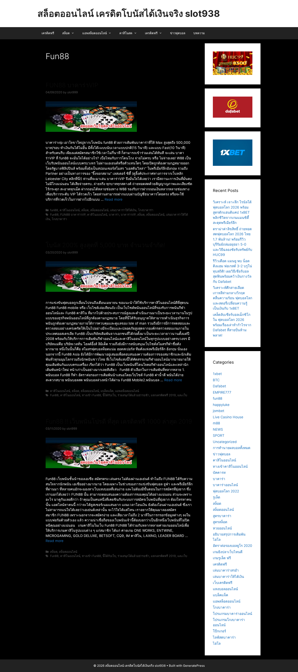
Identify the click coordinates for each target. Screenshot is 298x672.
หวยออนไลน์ (222, 528)
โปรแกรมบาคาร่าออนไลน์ (232, 614)
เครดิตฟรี (48, 33)
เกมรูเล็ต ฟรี (222, 558)
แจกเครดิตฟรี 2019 (163, 395)
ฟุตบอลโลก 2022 (226, 491)
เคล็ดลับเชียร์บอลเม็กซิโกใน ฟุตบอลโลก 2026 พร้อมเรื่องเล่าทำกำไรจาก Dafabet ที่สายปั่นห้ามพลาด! (232, 325)
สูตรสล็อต (220, 522)
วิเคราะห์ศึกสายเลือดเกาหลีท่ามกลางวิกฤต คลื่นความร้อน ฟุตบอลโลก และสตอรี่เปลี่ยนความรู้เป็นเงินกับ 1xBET (232, 298)
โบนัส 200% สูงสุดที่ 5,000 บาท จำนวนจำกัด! (105, 245)
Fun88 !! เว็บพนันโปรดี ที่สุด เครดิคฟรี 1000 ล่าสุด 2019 (119, 421)
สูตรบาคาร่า (222, 516)
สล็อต (66, 33)
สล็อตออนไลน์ (99, 210)
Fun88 (54, 214)
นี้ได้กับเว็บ (109, 395)
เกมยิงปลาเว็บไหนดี (227, 552)
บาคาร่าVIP (128, 214)
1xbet (217, 374)
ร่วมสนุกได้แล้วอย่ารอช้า (133, 395)
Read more (113, 199)
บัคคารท (219, 473)
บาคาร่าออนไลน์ (225, 485)
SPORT (218, 435)
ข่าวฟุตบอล (177, 33)
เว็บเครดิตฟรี (222, 583)
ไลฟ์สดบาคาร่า (224, 637)
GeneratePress (194, 666)
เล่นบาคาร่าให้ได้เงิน (123, 210)
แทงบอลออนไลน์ (225, 589)
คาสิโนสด (125, 33)
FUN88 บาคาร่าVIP (72, 85)
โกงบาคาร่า (145, 210)
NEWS (218, 429)
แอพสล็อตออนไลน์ (94, 33)
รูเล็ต (216, 497)
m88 (216, 423)
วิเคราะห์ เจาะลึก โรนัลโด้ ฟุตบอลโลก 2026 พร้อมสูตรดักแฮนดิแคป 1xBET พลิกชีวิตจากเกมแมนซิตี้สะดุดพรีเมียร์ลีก (232, 212)
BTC (216, 380)
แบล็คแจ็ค (107, 391)
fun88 (54, 210)
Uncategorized (225, 442)
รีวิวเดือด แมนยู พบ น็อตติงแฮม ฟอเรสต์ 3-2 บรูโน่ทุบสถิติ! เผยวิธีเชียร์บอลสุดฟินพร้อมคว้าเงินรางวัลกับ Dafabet (232, 271)
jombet (218, 411)
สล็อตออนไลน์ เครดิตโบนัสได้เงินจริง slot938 (129, 13)
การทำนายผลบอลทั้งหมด (231, 448)
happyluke (221, 405)
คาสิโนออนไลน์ (70, 210)
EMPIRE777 (222, 392)
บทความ (199, 33)
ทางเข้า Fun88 (91, 395)
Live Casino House (228, 417)
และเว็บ (182, 395)
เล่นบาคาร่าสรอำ (226, 570)
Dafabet (219, 386)
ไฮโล (217, 643)
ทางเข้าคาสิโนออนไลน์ (230, 466)
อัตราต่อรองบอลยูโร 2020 (232, 546)
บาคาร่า (114, 214)
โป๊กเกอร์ (219, 631)
